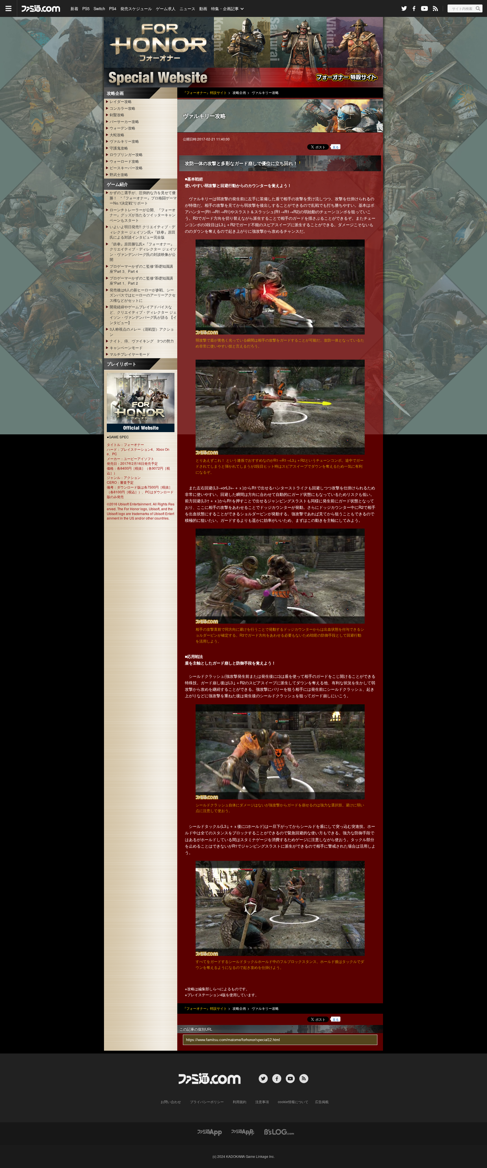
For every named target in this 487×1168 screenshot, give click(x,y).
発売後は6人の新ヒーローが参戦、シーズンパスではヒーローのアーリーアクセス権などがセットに (143, 295)
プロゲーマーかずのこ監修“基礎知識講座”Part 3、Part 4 (141, 268)
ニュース (187, 8)
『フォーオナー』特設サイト (205, 92)
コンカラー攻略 (122, 108)
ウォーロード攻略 (124, 161)
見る (336, 147)
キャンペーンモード (126, 347)
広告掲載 (322, 1101)
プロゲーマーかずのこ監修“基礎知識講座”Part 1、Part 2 (141, 280)
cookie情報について (293, 1101)
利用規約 (239, 1101)
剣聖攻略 (117, 114)
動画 (203, 8)
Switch (99, 8)
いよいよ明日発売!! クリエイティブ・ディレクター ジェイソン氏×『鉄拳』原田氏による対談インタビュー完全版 (142, 232)
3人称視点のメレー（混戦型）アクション (142, 331)
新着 (74, 8)
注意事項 (262, 1101)
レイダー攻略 (121, 101)
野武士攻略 (119, 174)
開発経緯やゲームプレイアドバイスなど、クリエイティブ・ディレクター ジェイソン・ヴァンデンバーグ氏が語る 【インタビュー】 (143, 314)
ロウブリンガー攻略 (126, 154)
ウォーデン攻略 (122, 128)
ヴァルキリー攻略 (124, 141)
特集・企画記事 (225, 8)
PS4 (112, 8)
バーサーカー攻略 (124, 121)
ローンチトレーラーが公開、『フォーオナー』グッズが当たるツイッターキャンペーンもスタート (143, 215)
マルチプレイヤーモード (130, 354)
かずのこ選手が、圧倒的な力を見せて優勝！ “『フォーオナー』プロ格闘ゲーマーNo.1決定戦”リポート (143, 198)
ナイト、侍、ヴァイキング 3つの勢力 (142, 341)
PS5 (86, 8)
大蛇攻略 (117, 134)
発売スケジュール (136, 8)
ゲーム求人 (166, 8)
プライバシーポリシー (207, 1101)
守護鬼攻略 (119, 148)
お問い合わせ (171, 1101)
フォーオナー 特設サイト (243, 52)
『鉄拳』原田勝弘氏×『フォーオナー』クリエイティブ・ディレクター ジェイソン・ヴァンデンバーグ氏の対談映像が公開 (143, 251)
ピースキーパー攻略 (126, 167)
